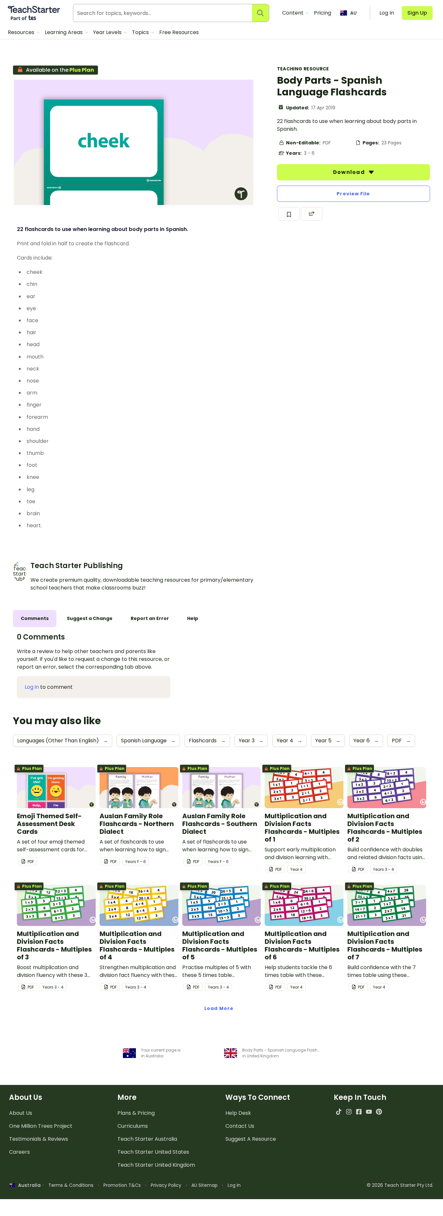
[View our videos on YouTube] (369, 1112)
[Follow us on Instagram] (349, 1112)
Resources (22, 32)
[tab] (34, 618)
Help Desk (238, 1113)
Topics (141, 32)
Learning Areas (64, 32)
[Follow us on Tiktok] (339, 1112)
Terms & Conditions (70, 1185)
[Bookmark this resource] (289, 214)
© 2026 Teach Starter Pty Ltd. (400, 1185)
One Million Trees (40, 1126)
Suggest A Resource (250, 1139)
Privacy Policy (166, 1185)
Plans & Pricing (136, 1113)
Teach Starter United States (153, 1152)
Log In (234, 1185)
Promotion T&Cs (122, 1185)
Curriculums (132, 1126)
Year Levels (108, 32)
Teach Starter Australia (147, 1139)
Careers (19, 1152)
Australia (28, 1185)
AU (353, 13)
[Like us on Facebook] (359, 1112)
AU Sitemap (204, 1185)
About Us (20, 1113)
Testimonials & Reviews (38, 1139)
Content (293, 13)
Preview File (353, 193)
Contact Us (239, 1126)
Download (349, 172)
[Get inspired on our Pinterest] (379, 1112)
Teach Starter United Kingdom (156, 1165)
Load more (218, 1008)
